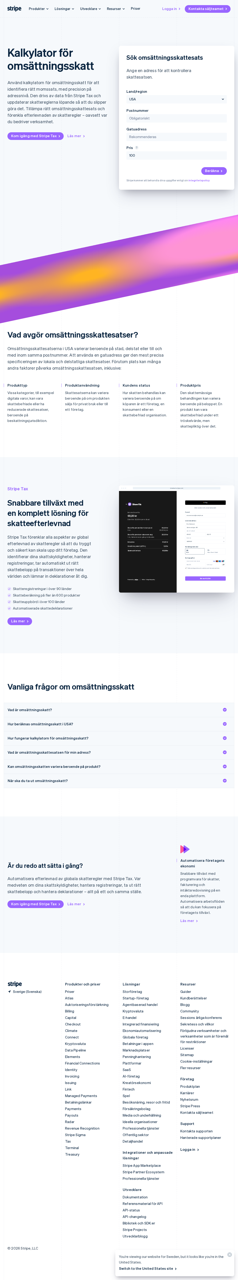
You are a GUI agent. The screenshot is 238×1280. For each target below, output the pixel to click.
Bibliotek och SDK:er (139, 1223)
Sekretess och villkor (197, 1024)
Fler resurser (190, 1067)
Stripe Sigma (75, 1134)
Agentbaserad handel (140, 1004)
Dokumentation (135, 1197)
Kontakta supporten (196, 1131)
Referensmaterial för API (142, 1203)
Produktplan (190, 1086)
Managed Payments (81, 1095)
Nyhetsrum (189, 1099)
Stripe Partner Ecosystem (143, 1172)
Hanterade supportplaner (200, 1137)
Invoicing (72, 1076)
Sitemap (187, 1054)
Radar (69, 1121)
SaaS (127, 1069)
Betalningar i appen (138, 1043)
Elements (72, 1056)
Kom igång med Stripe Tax (34, 135)
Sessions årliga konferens (201, 1017)
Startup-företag (136, 998)
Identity (71, 1069)
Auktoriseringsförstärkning (87, 1004)
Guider (185, 991)
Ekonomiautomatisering (142, 1030)
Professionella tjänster (141, 1128)
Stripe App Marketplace (142, 1165)
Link (68, 1089)
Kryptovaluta (75, 1043)
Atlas (69, 998)
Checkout (73, 1024)
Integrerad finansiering (141, 1024)
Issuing (70, 1082)
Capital (70, 1017)
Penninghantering (137, 1056)
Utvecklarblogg (135, 1236)
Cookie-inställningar (196, 1061)
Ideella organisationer (140, 1121)
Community (189, 1011)
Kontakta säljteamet (206, 8)
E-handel (130, 1017)
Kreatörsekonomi (137, 1082)
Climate (71, 1030)
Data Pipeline (75, 1050)
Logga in (169, 8)
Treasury (72, 1154)
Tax (68, 1141)
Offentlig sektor (136, 1134)
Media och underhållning (142, 1115)
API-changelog (134, 1216)
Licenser (187, 1048)
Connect (72, 1037)
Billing (69, 1011)
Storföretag (132, 991)
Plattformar (132, 1063)
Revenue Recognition (82, 1128)
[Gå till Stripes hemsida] (13, 984)
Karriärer (187, 1093)
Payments (73, 1108)
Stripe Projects (135, 1229)
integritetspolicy (199, 180)
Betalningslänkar (78, 1102)
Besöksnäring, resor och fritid (146, 1102)
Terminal (72, 1147)
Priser (135, 8)
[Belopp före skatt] (136, 147)
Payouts (71, 1115)
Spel (126, 1095)
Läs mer (74, 135)
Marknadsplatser (136, 1050)
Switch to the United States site (146, 1268)
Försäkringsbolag (136, 1108)
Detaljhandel (133, 1141)
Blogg (185, 1004)
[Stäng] (229, 1255)
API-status (131, 1210)
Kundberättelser (193, 998)
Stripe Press (190, 1106)
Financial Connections (82, 1063)
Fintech (129, 1089)
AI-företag (131, 1076)
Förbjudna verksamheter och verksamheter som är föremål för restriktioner (204, 1036)
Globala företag (135, 1037)
